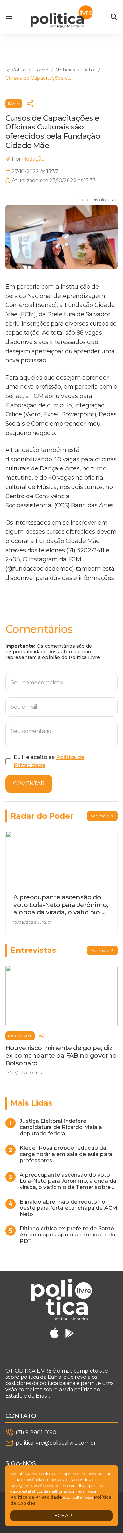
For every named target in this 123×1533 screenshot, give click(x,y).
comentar (29, 784)
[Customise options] (114, 17)
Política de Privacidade (36, 1497)
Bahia (13, 103)
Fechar (61, 1516)
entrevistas (20, 1036)
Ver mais (100, 815)
